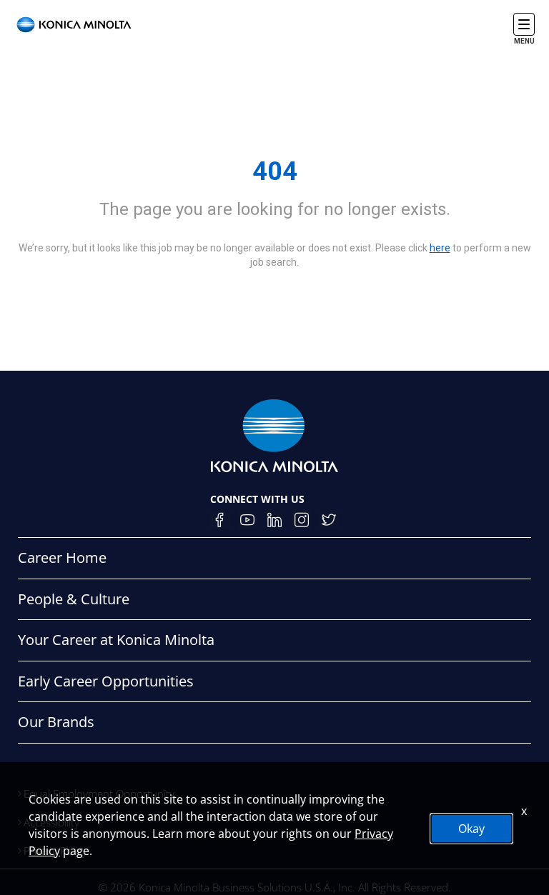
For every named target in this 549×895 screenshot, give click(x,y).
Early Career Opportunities (106, 681)
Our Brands (56, 721)
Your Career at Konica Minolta (116, 639)
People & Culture (73, 599)
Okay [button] (471, 828)
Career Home (62, 557)
